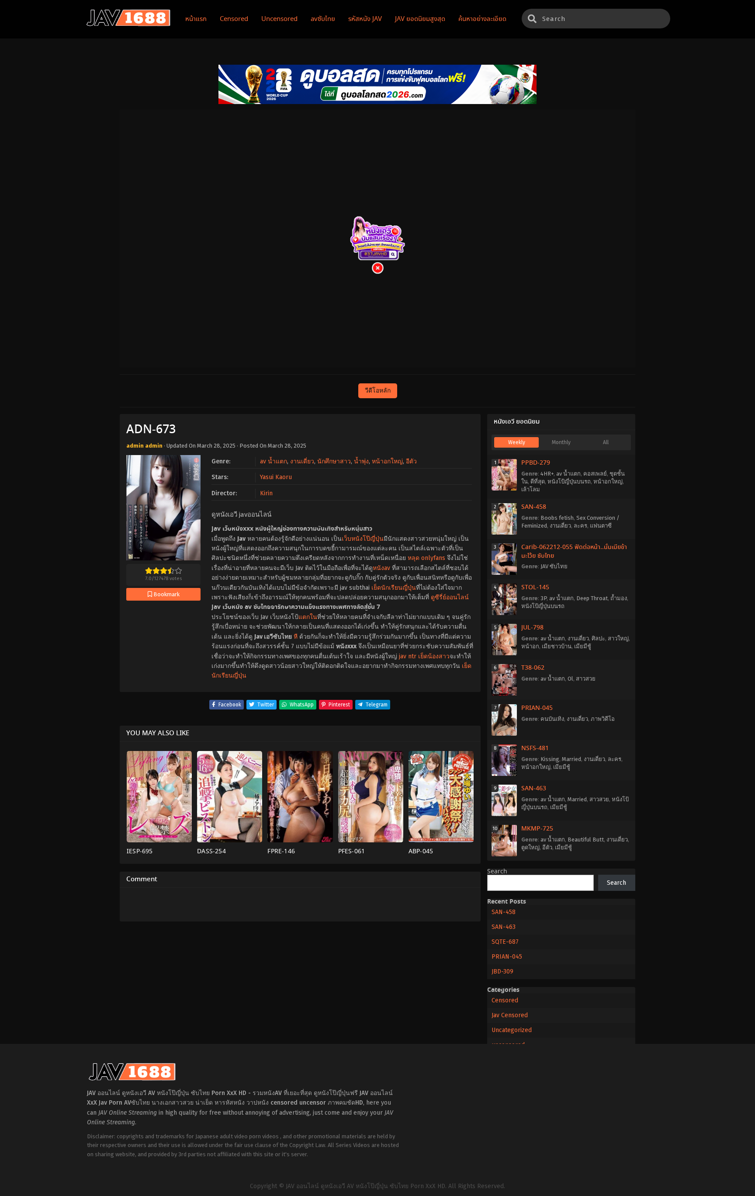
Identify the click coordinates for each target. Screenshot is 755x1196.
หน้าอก (530, 646)
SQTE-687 (505, 942)
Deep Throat (592, 598)
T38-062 (532, 668)
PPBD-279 (535, 463)
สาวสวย (586, 678)
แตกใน (307, 617)
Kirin (266, 493)
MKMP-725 (537, 828)
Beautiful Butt (586, 839)
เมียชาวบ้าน (556, 646)
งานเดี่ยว (302, 461)
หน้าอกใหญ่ (387, 461)
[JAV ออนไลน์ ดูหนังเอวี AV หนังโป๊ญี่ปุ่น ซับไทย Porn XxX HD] (128, 24)
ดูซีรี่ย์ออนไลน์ (450, 597)
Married (571, 759)
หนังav (381, 568)
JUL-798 (532, 627)
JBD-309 (502, 971)
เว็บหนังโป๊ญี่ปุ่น (363, 538)
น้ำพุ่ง (361, 461)
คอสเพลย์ (595, 473)
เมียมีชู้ (582, 646)
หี (296, 636)
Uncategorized (512, 1030)
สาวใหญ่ (618, 638)
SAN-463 (533, 788)
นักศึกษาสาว (334, 461)
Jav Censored (510, 1015)
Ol (570, 678)
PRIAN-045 (537, 708)
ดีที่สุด (537, 481)
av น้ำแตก (273, 461)
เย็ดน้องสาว (434, 656)
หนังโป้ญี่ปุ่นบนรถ (569, 481)
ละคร (580, 525)
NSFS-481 (535, 748)
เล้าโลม (530, 489)
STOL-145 (535, 587)
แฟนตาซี (601, 525)
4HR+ (547, 473)
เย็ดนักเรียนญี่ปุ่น (393, 587)
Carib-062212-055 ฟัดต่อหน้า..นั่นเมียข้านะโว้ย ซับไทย (574, 551)
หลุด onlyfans (426, 558)
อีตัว (411, 461)
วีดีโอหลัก (378, 390)
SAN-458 (533, 507)
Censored (505, 1000)
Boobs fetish (557, 518)
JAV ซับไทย (554, 566)
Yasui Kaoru (276, 477)
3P (543, 598)
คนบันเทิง (552, 719)
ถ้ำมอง (618, 598)
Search (497, 871)
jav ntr (407, 656)
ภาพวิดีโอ (603, 719)
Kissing (549, 759)
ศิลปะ (598, 638)
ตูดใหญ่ (530, 847)
